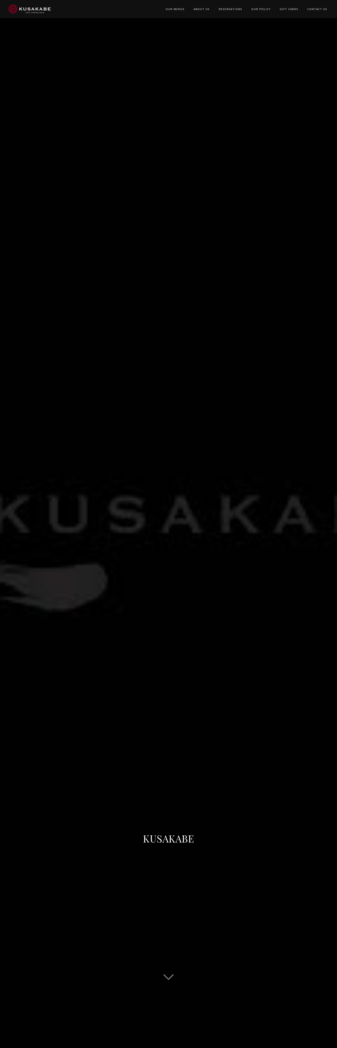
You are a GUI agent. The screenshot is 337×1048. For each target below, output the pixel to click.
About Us (202, 9)
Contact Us (317, 9)
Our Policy (261, 9)
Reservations (230, 9)
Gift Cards (289, 9)
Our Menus (175, 9)
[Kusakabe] (29, 9)
